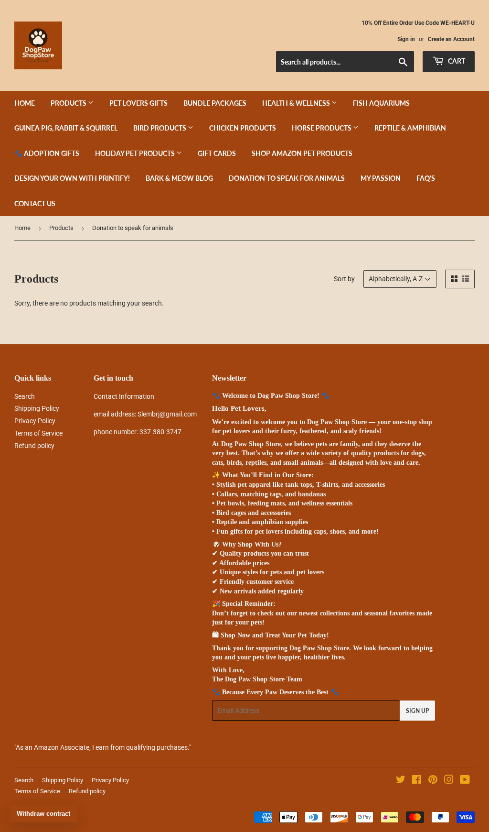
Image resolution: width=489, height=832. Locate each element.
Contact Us (34, 203)
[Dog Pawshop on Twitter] (400, 781)
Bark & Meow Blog (179, 178)
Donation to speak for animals (287, 178)
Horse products (322, 128)
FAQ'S (425, 178)
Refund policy (34, 445)
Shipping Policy (36, 408)
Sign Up (417, 710)
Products (69, 103)
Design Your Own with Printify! (72, 178)
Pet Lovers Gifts (138, 103)
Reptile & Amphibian (410, 128)
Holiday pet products (135, 153)
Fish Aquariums (381, 103)
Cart (455, 61)
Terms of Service (38, 433)
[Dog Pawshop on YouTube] (465, 781)
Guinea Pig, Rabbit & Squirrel (65, 128)
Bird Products (160, 128)
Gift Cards (217, 153)
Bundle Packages (214, 103)
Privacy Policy (34, 421)
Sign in (406, 39)
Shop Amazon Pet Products (302, 153)
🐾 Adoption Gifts (46, 153)
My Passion (381, 178)
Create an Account (451, 39)
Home (24, 103)
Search (24, 396)
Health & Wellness (296, 103)
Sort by (344, 279)
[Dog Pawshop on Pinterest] (433, 781)
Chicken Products (242, 128)
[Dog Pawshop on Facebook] (417, 781)
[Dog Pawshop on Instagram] (449, 781)
